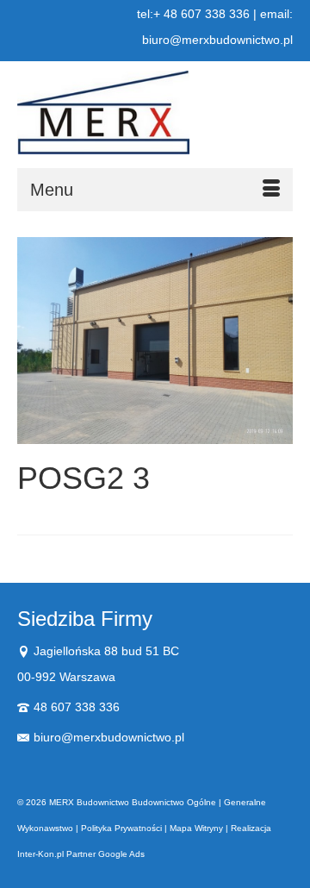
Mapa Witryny (196, 828)
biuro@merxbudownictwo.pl (109, 737)
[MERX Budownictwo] (155, 112)
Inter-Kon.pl (40, 854)
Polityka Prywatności (121, 828)
